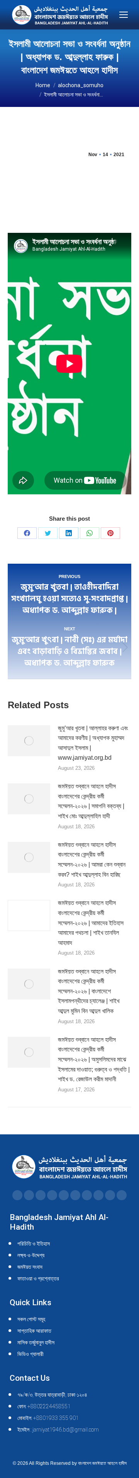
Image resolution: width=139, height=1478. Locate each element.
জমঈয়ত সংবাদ (29, 1267)
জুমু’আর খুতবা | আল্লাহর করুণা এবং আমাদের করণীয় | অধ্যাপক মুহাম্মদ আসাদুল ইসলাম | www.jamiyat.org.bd (93, 743)
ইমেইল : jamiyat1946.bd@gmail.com (58, 1429)
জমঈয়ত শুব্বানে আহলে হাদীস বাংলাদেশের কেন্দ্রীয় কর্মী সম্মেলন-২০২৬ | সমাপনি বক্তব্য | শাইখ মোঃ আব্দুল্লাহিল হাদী (91, 801)
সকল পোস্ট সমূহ (31, 1319)
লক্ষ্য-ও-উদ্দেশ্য (30, 1255)
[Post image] (29, 740)
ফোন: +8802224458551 (44, 1406)
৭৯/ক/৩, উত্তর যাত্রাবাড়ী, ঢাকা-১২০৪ (52, 1395)
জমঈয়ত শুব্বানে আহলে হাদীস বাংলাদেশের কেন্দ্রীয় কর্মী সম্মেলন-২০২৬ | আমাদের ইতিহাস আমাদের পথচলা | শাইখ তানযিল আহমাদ (91, 923)
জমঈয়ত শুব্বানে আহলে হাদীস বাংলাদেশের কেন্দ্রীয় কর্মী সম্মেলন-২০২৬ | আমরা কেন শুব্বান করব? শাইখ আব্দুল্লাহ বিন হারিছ (91, 859)
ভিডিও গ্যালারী (30, 1354)
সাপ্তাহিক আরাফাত (34, 1331)
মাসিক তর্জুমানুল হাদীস (35, 1342)
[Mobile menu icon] (123, 14)
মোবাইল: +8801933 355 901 (48, 1418)
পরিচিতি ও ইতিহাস (33, 1244)
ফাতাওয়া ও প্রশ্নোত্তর (38, 1278)
